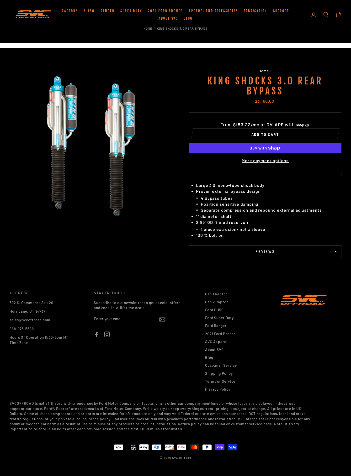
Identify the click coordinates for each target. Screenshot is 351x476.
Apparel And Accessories (213, 11)
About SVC (168, 18)
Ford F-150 (214, 310)
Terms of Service (220, 381)
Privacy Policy (217, 389)
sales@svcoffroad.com (30, 320)
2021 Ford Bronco (165, 11)
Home (148, 28)
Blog (188, 18)
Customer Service (221, 365)
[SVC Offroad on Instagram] (107, 334)
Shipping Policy (219, 373)
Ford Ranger (216, 325)
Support (281, 11)
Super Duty (131, 11)
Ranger (108, 11)
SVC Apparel (216, 341)
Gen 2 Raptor (216, 302)
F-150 (89, 11)
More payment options (265, 160)
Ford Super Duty (219, 317)
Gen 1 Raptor (216, 294)
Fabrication (255, 11)
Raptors (70, 11)
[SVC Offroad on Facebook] (97, 334)
